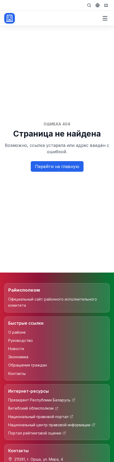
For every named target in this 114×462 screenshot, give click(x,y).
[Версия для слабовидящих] (106, 5)
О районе (17, 332)
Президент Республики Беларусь (39, 400)
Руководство (20, 340)
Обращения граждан (27, 365)
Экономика (18, 357)
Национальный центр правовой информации (49, 425)
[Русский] (97, 5)
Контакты (17, 373)
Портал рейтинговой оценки (34, 433)
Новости (16, 348)
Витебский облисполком (31, 408)
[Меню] (105, 18)
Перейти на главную (57, 166)
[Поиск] (89, 5)
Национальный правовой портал (38, 416)
